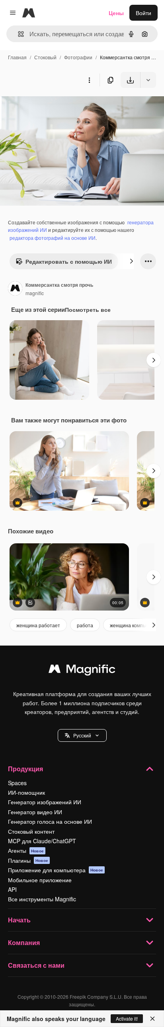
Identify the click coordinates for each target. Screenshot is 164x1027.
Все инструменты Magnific (42, 899)
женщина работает (38, 625)
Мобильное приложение (40, 880)
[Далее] (131, 261)
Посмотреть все (88, 309)
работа (85, 625)
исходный (53, 106)
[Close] (152, 1018)
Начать (19, 919)
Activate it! (127, 1018)
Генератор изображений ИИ (44, 802)
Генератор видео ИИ (35, 812)
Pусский (82, 735)
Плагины (28, 860)
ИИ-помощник (26, 792)
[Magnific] (82, 671)
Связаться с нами (36, 965)
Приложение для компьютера (55, 870)
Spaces (17, 783)
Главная (17, 57)
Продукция (25, 768)
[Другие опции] (89, 80)
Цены (116, 13)
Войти (143, 13)
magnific (34, 293)
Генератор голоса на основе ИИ (50, 821)
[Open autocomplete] (18, 34)
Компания (24, 942)
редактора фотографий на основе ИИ (53, 237)
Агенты (26, 850)
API (12, 889)
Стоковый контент (31, 831)
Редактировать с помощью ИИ (68, 261)
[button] (82, 735)
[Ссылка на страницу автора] (15, 289)
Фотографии (78, 57)
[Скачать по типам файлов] (148, 80)
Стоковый (45, 57)
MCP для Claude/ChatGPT (42, 841)
